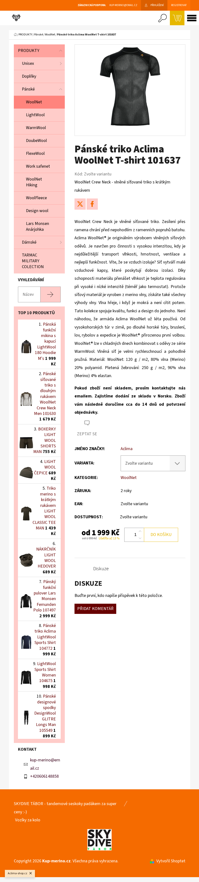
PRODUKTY (28, 51)
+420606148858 (44, 776)
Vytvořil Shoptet (170, 861)
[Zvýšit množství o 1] (140, 531)
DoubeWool (36, 141)
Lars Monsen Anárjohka (37, 226)
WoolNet (34, 102)
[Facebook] (92, 204)
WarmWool (36, 128)
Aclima (127, 449)
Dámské (29, 242)
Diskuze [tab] (101, 568)
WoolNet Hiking (34, 182)
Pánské (28, 89)
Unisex (28, 63)
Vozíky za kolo (27, 820)
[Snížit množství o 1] (140, 538)
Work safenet (38, 166)
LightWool (35, 115)
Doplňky (29, 76)
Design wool (37, 211)
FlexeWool (35, 153)
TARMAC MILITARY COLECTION (33, 261)
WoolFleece (36, 198)
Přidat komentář (95, 609)
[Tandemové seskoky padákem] (99, 839)
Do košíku (161, 535)
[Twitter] (80, 204)
